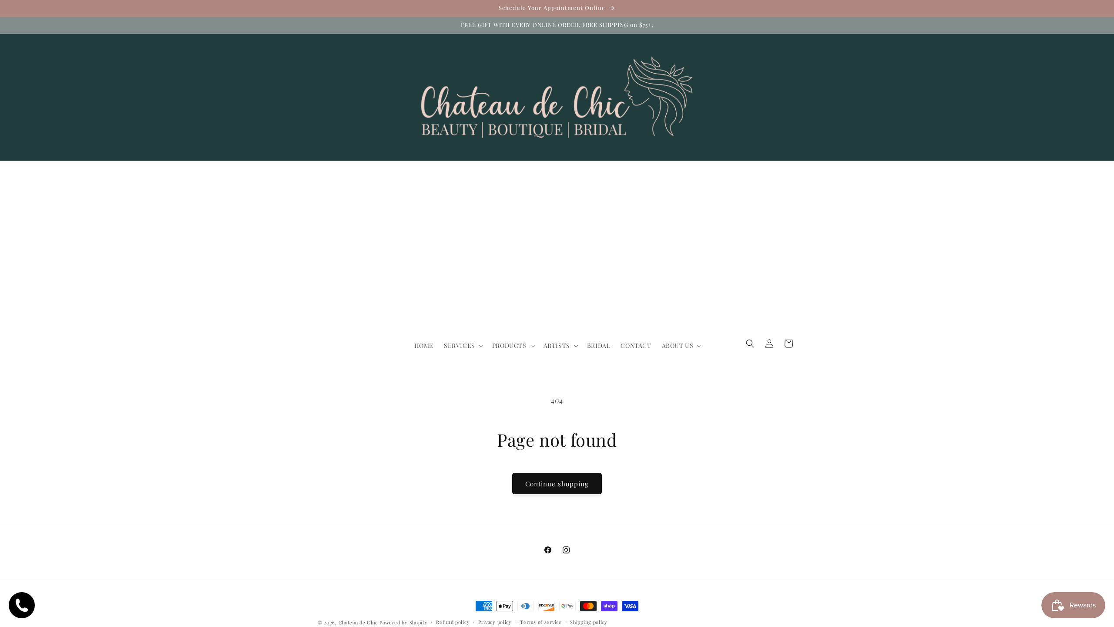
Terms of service (540, 622)
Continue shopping (557, 483)
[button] (463, 346)
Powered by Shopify (403, 622)
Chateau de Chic (358, 622)
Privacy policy (495, 622)
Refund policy (453, 622)
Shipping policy (588, 622)
